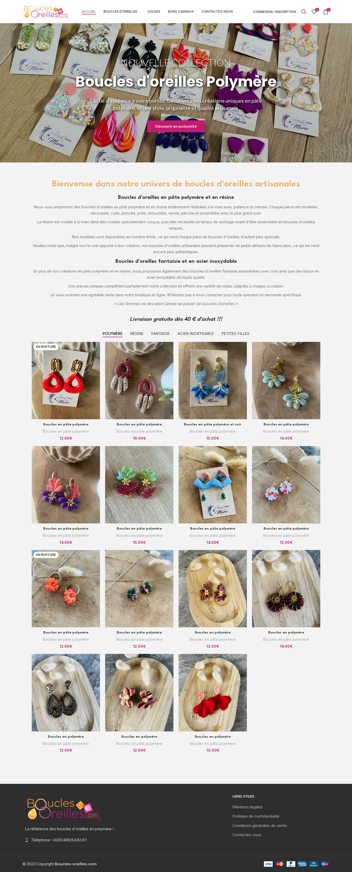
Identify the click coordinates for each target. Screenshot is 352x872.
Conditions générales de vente (259, 825)
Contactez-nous (246, 834)
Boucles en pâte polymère (65, 424)
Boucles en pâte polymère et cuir (212, 424)
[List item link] (71, 840)
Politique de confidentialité (255, 816)
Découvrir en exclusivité (176, 126)
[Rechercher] (304, 11)
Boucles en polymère (213, 632)
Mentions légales (247, 806)
